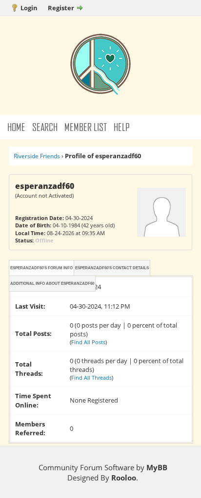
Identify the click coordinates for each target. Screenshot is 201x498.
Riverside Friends (37, 156)
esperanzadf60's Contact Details (112, 268)
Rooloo (123, 477)
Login (29, 8)
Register (61, 8)
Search (45, 127)
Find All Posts (88, 342)
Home (16, 127)
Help (122, 127)
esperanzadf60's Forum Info (41, 268)
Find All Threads (91, 377)
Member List (85, 127)
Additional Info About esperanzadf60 (52, 283)
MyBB (156, 467)
